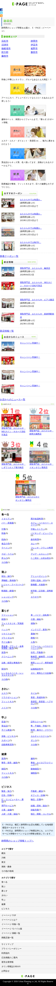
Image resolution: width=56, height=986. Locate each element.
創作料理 (35, 539)
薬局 (3, 758)
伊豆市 (34, 45)
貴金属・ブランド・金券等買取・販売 (12, 647)
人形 (33, 642)
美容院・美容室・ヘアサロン (42, 703)
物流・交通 (36, 799)
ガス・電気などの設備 (41, 673)
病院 (3, 769)
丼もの (4, 558)
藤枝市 (4, 56)
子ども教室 (6, 730)
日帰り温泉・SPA (38, 580)
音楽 (3, 722)
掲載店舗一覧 (7, 938)
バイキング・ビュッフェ (42, 533)
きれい (4, 895)
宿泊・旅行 (6, 576)
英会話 (4, 726)
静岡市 (34, 41)
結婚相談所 (36, 669)
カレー (34, 544)
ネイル (34, 693)
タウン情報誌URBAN (10, 966)
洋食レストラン (38, 529)
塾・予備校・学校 (39, 726)
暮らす (4, 891)
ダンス (34, 740)
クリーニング (7, 657)
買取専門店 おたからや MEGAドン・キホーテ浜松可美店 (13, 431)
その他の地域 (7, 871)
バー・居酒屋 (7, 523)
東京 (3, 862)
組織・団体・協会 (39, 806)
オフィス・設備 (38, 795)
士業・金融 (6, 810)
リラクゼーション (9, 697)
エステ (4, 693)
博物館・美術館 (8, 580)
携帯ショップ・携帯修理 (42, 663)
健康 (3, 904)
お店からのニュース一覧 (12, 399)
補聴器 (34, 773)
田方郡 (4, 52)
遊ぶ (3, 886)
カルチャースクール (40, 736)
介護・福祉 (36, 619)
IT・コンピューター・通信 (12, 800)
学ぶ (3, 900)
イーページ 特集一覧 (10, 924)
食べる (4, 882)
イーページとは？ (9, 920)
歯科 (33, 758)
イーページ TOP (8, 915)
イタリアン (6, 519)
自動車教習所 (7, 745)
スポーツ (5, 740)
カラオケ (35, 597)
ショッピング (7, 597)
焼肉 (3, 539)
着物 (33, 634)
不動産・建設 (37, 791)
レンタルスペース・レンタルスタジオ (12, 674)
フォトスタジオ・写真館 (12, 623)
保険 (33, 623)
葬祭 (33, 638)
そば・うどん (7, 554)
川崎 (3, 858)
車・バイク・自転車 (40, 615)
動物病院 (35, 769)
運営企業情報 (7, 962)
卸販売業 (35, 810)
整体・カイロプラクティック (42, 764)
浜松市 (4, 41)
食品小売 (5, 544)
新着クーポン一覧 (9, 256)
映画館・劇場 (7, 591)
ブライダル (6, 638)
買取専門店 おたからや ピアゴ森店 (37, 300)
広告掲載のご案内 (9, 958)
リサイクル (6, 634)
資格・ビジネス (8, 736)
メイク (4, 708)
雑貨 (3, 619)
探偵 (3, 669)
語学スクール (37, 722)
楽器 (3, 652)
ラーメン (5, 548)
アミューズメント (39, 576)
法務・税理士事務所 (10, 663)
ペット (4, 630)
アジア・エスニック (40, 554)
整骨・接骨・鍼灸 (9, 763)
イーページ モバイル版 (11, 929)
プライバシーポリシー (11, 949)
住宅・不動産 (37, 652)
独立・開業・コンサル (41, 814)
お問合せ (5, 971)
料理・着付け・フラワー (42, 730)
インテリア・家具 (39, 630)
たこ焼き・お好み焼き (41, 558)
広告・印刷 (6, 795)
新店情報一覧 (7, 331)
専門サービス (7, 806)
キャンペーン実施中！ (30, 343)
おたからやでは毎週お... (31, 200)
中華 (3, 529)
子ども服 (5, 642)
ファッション (7, 615)
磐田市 (34, 52)
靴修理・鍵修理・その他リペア (42, 658)
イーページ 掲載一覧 (10, 933)
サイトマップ (7, 944)
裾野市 (34, 48)
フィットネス (7, 702)
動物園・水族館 (38, 585)
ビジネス (5, 909)
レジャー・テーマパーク (12, 585)
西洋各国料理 (37, 519)
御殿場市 (6, 48)
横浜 (3, 853)
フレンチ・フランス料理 (42, 548)
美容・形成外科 (38, 697)
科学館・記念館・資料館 (42, 591)
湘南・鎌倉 (6, 867)
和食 (3, 533)
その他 (4, 562)
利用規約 (5, 953)
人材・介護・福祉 (9, 814)
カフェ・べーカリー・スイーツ (42, 524)
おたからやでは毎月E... (30, 242)
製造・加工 (6, 791)
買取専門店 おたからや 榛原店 (35, 268)
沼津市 (4, 45)
